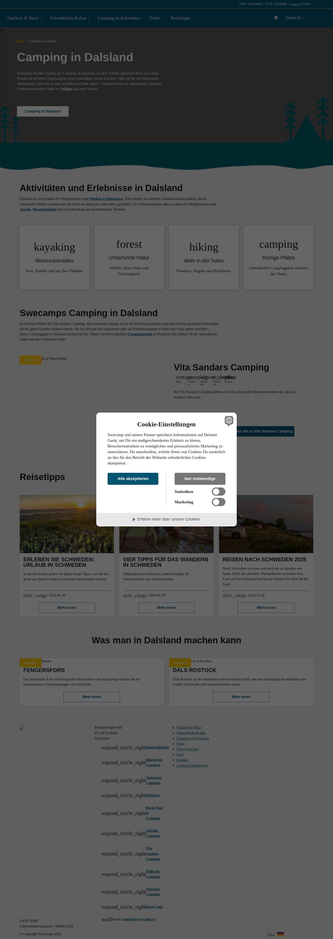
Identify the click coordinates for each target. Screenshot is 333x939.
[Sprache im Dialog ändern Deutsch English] (228, 421)
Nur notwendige (200, 478)
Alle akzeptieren (133, 478)
